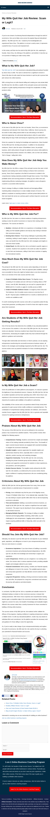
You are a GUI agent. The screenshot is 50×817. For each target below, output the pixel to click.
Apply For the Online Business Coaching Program (25, 789)
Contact (46, 799)
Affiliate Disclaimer (38, 799)
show (15, 60)
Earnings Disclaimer (27, 799)
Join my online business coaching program (14, 718)
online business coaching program (28, 679)
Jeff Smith (8, 28)
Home (3, 13)
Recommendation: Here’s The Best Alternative (25, 117)
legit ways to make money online (18, 203)
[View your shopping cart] (48, 7)
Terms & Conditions (7, 799)
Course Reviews (11, 13)
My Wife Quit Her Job (8, 70)
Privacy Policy (16, 799)
